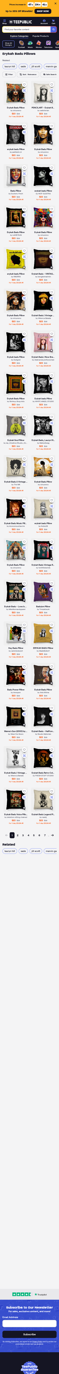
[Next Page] (52, 835)
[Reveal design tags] (24, 101)
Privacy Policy (37, 1341)
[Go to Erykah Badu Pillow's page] (16, 218)
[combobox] (26, 29)
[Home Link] (20, 22)
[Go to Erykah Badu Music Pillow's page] (16, 509)
